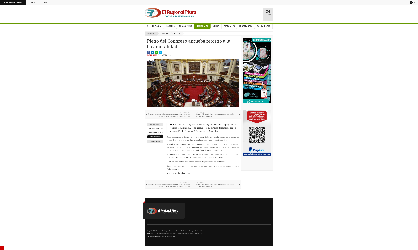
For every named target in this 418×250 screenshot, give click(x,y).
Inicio (147, 26)
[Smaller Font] (148, 129)
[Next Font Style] (162, 132)
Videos (32, 2)
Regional (185, 231)
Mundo (216, 26)
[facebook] (148, 52)
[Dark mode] (415, 2)
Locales (170, 26)
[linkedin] (152, 52)
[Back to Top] (2, 248)
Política (177, 33)
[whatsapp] (156, 52)
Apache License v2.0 (196, 233)
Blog (45, 2)
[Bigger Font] (162, 129)
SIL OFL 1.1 (171, 236)
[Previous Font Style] (148, 132)
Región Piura (185, 26)
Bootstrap (150, 233)
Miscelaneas (246, 26)
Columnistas (263, 26)
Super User (152, 55)
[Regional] (170, 13)
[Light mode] (411, 2)
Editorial (157, 26)
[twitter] (160, 52)
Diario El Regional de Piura (13, 2)
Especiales (229, 26)
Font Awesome (151, 236)
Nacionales (202, 26)
